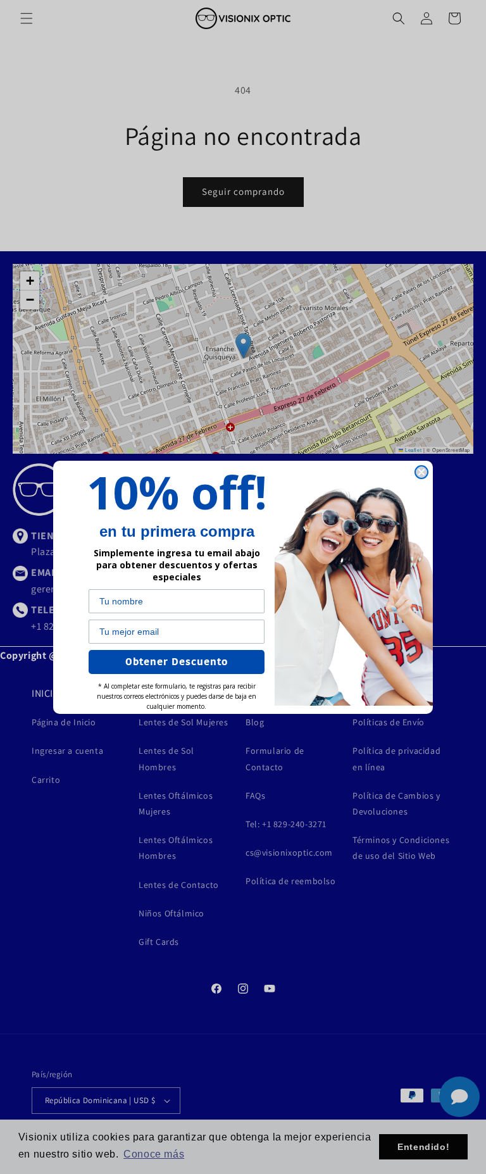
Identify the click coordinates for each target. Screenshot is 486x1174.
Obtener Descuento (176, 662)
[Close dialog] (421, 472)
